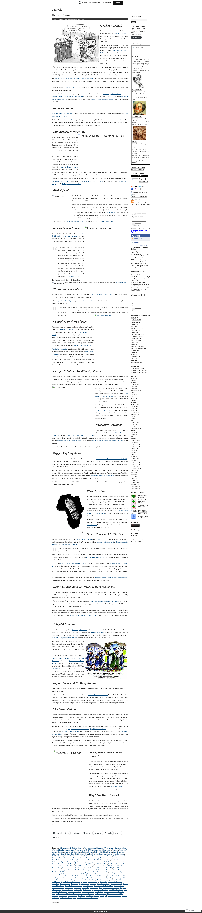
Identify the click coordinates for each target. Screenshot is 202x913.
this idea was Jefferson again (105, 542)
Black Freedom (107, 852)
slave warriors (94, 888)
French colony (79, 868)
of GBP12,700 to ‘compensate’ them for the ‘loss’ (108, 441)
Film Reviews (135, 338)
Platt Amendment (65, 884)
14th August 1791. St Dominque (62, 114)
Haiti (59, 872)
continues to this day (58, 574)
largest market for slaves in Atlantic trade (67, 878)
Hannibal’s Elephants (143, 496)
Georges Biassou (82, 870)
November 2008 (135, 464)
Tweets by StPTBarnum (137, 169)
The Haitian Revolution (116, 890)
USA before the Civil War (115, 894)
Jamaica (54, 876)
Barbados (60, 852)
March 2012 (134, 402)
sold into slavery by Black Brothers (62, 890)
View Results (138, 224)
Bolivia (62, 854)
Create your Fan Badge (144, 245)
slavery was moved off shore (107, 888)
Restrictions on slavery (103, 884)
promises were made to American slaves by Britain (111, 459)
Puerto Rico (74, 884)
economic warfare (120, 862)
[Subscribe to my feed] (132, 203)
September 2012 (136, 390)
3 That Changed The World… (142, 501)
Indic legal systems (87, 874)
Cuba (70, 858)
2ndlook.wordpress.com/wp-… (139, 370)
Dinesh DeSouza (99, 860)
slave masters (78, 886)
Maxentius (84, 880)
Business (133, 324)
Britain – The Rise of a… (144, 516)
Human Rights (119, 872)
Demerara (83, 858)
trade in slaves (99, 892)
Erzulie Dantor (70, 864)
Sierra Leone (60, 886)
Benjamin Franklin (87, 852)
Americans (115, 850)
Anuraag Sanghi (138, 238)
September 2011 (136, 414)
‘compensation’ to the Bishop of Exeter (69, 441)
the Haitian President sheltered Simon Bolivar (105, 601)
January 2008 (135, 484)
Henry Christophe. (120, 283)
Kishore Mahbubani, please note (98, 695)
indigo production (98, 874)
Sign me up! (136, 37)
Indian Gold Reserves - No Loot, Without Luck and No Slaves (140, 255)
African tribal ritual (119, 120)
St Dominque (87, 890)
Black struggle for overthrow (112, 94)
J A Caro (140, 516)
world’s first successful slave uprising (88, 898)
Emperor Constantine (58, 864)
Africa (106, 848)
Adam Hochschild (73, 276)
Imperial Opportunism (58, 874)
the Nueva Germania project (95, 557)
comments (55, 902)
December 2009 (135, 444)
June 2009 (134, 452)
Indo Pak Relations (136, 346)
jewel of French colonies (69, 167)
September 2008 (136, 468)
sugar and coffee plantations (100, 890)
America (133, 317)
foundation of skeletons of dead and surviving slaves (108, 866)
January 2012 (135, 406)
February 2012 (135, 404)
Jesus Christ (97, 876)
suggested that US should (69, 545)
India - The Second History (138, 258)
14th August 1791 (65, 848)
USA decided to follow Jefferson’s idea (72, 563)
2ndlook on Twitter (138, 167)
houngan (111, 872)
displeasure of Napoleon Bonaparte (62, 862)
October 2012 (135, 388)
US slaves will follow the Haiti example (82, 894)
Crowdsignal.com (136, 225)
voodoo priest (63, 896)
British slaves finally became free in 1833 (80, 435)
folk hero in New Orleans (66, 866)
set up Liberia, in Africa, (84, 539)
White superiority (99, 896)
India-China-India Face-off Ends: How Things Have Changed (140, 285)
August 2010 (134, 430)
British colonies (93, 854)
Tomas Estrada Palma (74, 892)
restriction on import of (66, 330)
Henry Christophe (98, 872)
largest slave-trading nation (104, 878)
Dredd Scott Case (109, 862)
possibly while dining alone (66, 301)
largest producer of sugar (88, 878)
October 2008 (135, 466)
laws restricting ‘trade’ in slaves (82, 345)
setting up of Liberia (88, 569)
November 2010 (135, 424)
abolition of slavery (120, 33)
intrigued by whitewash (112, 874)
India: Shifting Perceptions (138, 282)
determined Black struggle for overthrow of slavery (78, 860)
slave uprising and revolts (81, 888)
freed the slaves (56, 868)
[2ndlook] (132, 243)
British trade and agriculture (60, 856)
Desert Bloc (134, 330)
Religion (133, 358)
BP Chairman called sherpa (139, 260)
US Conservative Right (63, 894)
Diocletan (107, 860)
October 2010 (135, 426)
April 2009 (134, 454)
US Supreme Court (100, 894)
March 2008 (134, 480)
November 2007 (135, 488)
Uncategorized (62, 19)
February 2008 (135, 482)
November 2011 (135, 410)
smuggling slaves (121, 888)
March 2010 (134, 438)
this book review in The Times (72, 87)
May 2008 (134, 476)
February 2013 (135, 384)
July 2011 (134, 416)
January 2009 (135, 460)
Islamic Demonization (137, 348)
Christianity (87, 856)
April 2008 (134, 478)
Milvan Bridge (92, 880)
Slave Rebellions (88, 886)
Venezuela (55, 896)
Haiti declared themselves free (74, 221)
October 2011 (135, 412)
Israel (125, 874)
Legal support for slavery (67, 880)
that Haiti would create (90, 301)
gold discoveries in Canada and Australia (100, 870)
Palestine (119, 882)
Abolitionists (88, 848)
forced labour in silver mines (83, 866)
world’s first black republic (105, 221)
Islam (121, 874)
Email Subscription (138, 26)
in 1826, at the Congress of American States (83, 615)
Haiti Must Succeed (61, 15)
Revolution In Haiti (116, 884)
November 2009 (135, 446)
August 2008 (134, 470)
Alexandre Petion (73, 850)
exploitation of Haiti (101, 864)
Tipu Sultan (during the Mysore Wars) (102, 476)
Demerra (89, 858)
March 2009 (134, 456)
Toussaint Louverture (88, 892)
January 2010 (135, 442)
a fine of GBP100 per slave (103, 410)
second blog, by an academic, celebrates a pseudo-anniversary (74, 79)
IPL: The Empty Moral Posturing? (140, 277)
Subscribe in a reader (140, 203)
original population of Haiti (89, 882)
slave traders (69, 888)
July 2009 (134, 450)
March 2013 (134, 382)
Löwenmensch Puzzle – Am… (142, 512)
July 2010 (134, 432)
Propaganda (134, 356)
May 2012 (134, 398)
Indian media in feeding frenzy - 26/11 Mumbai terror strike (140, 262)
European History (136, 334)
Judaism (104, 876)
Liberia (78, 880)
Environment (134, 332)
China (133, 326)
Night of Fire (114, 880)
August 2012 (134, 392)
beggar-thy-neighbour (70, 852)
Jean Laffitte (76, 876)
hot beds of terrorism (97, 632)
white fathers (89, 896)
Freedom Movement (68, 868)
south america (78, 890)
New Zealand (101, 880)
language (134, 350)
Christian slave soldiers (76, 856)
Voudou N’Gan (68, 120)
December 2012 (135, 386)
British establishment (105, 854)
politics (133, 354)
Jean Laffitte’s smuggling (59, 349)
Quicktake (139, 231)
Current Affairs (135, 328)
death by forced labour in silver (71, 184)
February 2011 (135, 422)
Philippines (55, 884)
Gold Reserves (135, 340)
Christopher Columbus (119, 856)
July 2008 (134, 472)
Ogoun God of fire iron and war (70, 882)
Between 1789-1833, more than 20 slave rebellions (67, 96)
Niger (107, 880)
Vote (133, 224)
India (78, 874)
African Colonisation (115, 848)
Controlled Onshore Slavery (60, 858)
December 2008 (135, 462)
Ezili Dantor (111, 864)
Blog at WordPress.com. (101, 911)
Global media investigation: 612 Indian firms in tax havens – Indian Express (140, 289)
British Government (118, 854)
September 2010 (136, 428)
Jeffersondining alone (86, 876)
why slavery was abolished (113, 896)
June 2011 (134, 418)
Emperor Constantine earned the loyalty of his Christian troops (87, 729)
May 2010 (134, 436)
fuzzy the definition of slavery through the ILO (98, 868)
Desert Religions (57, 860)
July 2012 (134, 394)
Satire (132, 360)
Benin (79, 852)
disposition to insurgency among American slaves (88, 862)
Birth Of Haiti (98, 852)
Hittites (106, 872)
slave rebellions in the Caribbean (103, 886)
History (133, 342)
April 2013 (134, 380)
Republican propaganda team (87, 884)
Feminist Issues (135, 336)
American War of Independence (101, 850)
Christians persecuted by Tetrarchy (102, 856)
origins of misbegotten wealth (107, 882)
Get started (118, 2)
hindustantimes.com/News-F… (140, 368)
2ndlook (57, 9)
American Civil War (86, 850)
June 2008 (134, 474)
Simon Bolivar (69, 886)
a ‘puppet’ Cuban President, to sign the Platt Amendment (68, 658)
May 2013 (134, 378)
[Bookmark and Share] (137, 186)
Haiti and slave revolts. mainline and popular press (77, 872)
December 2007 (135, 486)
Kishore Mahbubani (113, 876)
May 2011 (134, 420)
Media (133, 352)
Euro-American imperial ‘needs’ (84, 864)
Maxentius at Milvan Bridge (70, 731)
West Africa (81, 896)
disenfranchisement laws (118, 860)
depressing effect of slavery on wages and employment (111, 578)
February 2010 (135, 440)
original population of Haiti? (61, 181)
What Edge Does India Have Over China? (139, 251)
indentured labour (71, 874)
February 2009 (135, 458)
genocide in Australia (70, 870)
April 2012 (134, 400)
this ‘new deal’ (57, 669)
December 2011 (135, 408)
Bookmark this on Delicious (139, 196)
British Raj (134, 322)
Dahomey (76, 858)
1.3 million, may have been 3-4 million (91, 181)
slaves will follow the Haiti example (102, 295)
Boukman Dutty (69, 854)
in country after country (80, 630)
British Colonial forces (81, 854)
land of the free (102, 539)
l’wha (57, 880)
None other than (92, 525)
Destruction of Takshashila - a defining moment (139, 266)
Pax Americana (136, 319)
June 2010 (134, 434)
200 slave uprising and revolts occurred (103, 99)
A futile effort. (111, 212)
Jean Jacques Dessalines (64, 876)
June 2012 (134, 396)
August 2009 (134, 448)
